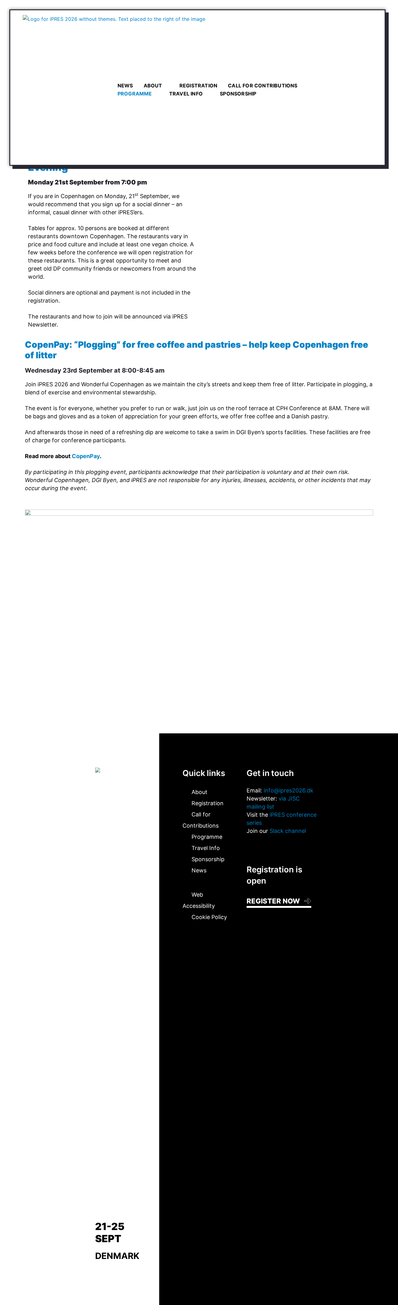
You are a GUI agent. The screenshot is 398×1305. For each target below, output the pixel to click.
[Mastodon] (259, 847)
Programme (135, 94)
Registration (198, 85)
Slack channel (288, 831)
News (125, 85)
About (153, 85)
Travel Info (186, 94)
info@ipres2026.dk (288, 790)
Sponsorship (238, 94)
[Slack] (268, 847)
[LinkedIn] (250, 847)
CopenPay (86, 456)
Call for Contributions (262, 85)
